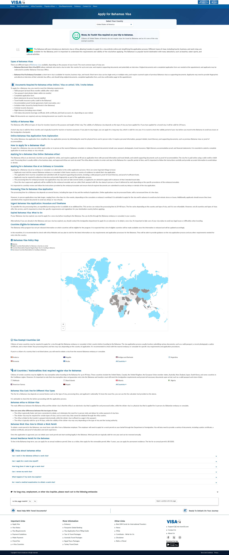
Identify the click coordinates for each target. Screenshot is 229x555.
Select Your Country (114, 21)
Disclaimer (120, 538)
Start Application (23, 6)
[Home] (18, 2)
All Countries (120, 361)
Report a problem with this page (166, 501)
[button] (114, 456)
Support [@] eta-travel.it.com (178, 527)
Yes (30, 501)
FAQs (118, 531)
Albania (120, 380)
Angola (67, 384)
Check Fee (16, 541)
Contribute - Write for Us (125, 534)
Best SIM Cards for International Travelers (131, 524)
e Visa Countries (18, 544)
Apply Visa (16, 524)
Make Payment (17, 538)
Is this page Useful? (20, 501)
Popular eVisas (49, 6)
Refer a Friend (121, 541)
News (95, 6)
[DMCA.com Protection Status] (42, 552)
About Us (171, 533)
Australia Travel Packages (73, 538)
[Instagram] (180, 537)
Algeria (173, 380)
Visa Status (16, 528)
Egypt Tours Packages (72, 541)
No (35, 501)
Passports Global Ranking (73, 528)
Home (12, 6)
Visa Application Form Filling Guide (76, 531)
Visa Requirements (65, 6)
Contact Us (87, 6)
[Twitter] (174, 537)
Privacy (216, 552)
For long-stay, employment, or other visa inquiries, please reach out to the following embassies (55, 492)
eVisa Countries (36, 6)
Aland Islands (70, 380)
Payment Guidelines (19, 534)
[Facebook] (168, 537)
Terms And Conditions (207, 552)
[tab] (114, 455)
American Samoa (19, 384)
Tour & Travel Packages (72, 534)
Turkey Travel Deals (71, 544)
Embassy (77, 6)
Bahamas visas (36, 65)
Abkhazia (16, 380)
